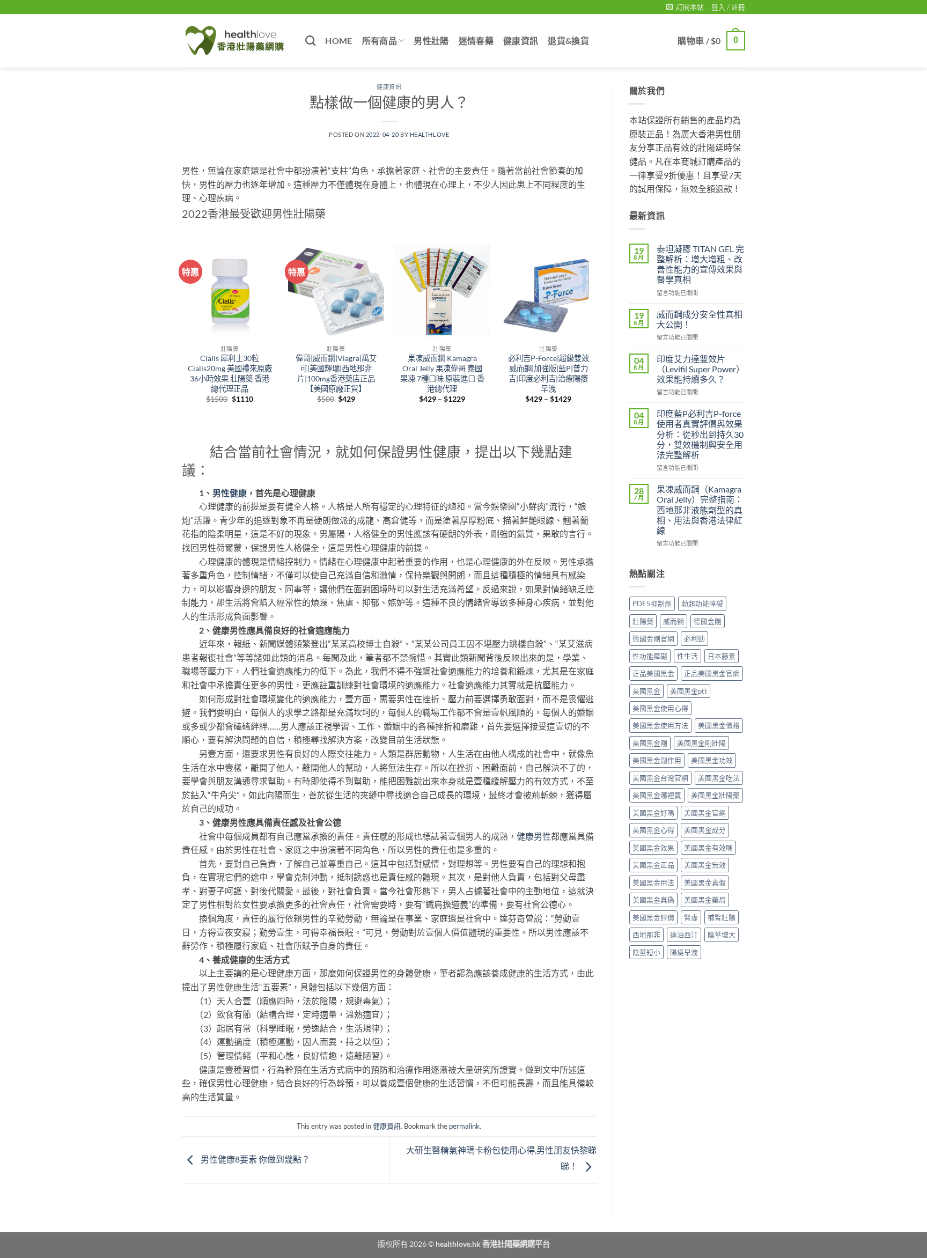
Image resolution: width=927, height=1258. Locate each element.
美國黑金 (646, 691)
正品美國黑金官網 (712, 673)
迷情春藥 (476, 40)
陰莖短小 (646, 952)
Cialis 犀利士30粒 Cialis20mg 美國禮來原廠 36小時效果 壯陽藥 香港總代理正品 (230, 373)
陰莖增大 (721, 934)
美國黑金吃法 (719, 778)
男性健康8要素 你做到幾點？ (254, 1159)
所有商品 (379, 40)
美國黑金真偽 (653, 899)
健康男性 (534, 836)
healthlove (430, 134)
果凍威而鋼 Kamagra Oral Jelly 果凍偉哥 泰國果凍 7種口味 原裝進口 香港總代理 (442, 373)
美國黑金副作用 (656, 760)
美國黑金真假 (705, 882)
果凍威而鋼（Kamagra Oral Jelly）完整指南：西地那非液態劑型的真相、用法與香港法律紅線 (700, 509)
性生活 (687, 656)
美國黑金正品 (653, 864)
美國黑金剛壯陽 (701, 743)
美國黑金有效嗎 (708, 847)
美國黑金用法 (653, 882)
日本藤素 (721, 656)
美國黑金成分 (705, 830)
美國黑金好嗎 (653, 812)
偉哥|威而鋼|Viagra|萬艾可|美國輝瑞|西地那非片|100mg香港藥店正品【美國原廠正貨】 (336, 373)
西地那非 (646, 934)
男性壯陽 (431, 40)
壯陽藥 (642, 621)
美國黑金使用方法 (660, 725)
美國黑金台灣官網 (660, 778)
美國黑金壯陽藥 (715, 795)
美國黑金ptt (688, 691)
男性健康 (229, 493)
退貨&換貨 (568, 40)
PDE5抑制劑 (652, 603)
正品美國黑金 (653, 673)
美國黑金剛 (649, 743)
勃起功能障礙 (702, 603)
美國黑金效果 (653, 847)
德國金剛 (708, 621)
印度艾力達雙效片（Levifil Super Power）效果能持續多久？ (701, 369)
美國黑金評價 (653, 917)
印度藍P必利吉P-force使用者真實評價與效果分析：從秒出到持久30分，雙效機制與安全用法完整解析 (700, 434)
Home (338, 40)
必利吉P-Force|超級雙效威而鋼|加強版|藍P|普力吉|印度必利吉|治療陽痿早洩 (548, 373)
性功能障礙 (649, 656)
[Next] (596, 342)
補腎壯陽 (721, 917)
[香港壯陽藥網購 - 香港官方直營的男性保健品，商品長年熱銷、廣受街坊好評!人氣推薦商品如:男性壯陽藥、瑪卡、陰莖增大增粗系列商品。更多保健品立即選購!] (235, 40)
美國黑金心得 (653, 830)
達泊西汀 (684, 934)
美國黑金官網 (705, 812)
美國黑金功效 (712, 760)
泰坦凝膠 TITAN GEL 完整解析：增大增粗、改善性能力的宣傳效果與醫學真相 (700, 264)
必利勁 (694, 638)
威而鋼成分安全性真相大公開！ (699, 319)
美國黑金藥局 (705, 899)
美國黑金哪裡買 (656, 795)
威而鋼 (673, 621)
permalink (464, 1126)
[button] (685, 7)
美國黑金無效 (705, 864)
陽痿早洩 (684, 952)
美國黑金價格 (719, 725)
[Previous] (182, 342)
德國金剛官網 (653, 638)
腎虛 (691, 917)
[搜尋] (310, 40)
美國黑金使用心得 (660, 708)
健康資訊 (520, 40)
